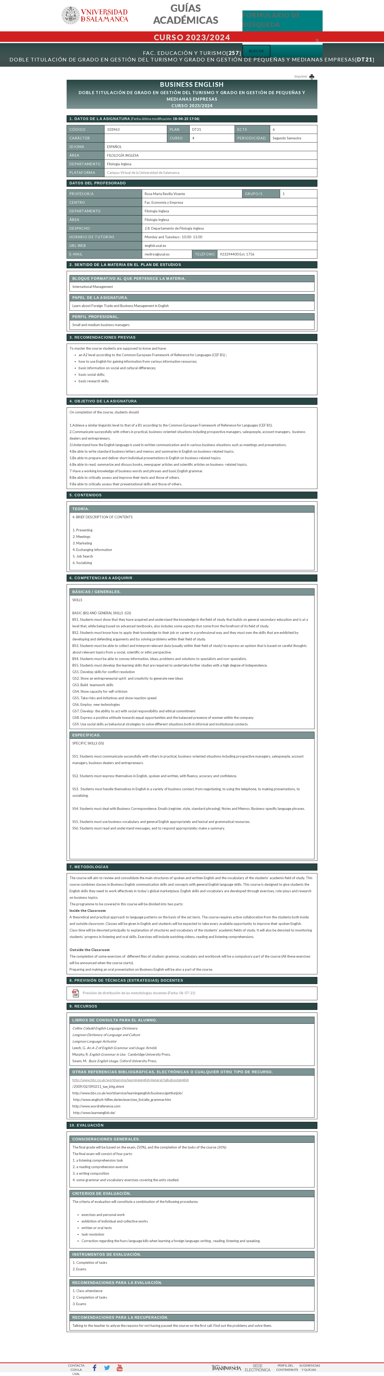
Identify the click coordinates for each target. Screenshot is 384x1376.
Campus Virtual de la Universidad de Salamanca (143, 172)
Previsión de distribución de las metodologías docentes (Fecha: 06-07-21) (139, 993)
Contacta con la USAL (76, 1368)
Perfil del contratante (285, 1367)
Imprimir (301, 76)
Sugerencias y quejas (308, 1367)
